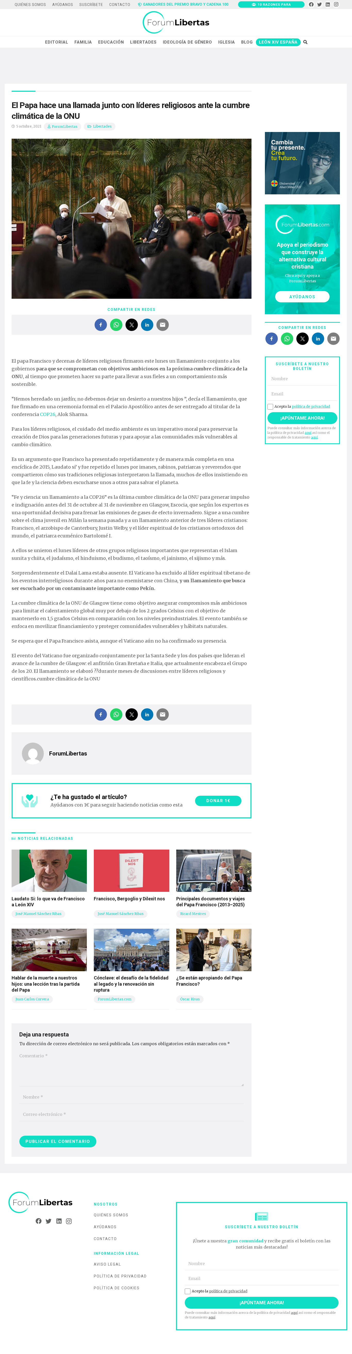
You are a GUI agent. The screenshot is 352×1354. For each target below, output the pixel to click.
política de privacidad (311, 406)
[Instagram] (336, 4)
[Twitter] (319, 4)
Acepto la (302, 406)
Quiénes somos (111, 1215)
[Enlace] (176, 22)
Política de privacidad (120, 1276)
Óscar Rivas (190, 999)
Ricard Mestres (193, 914)
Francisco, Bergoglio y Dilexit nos (129, 898)
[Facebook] (311, 4)
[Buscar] (305, 42)
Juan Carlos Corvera (32, 999)
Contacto (105, 1239)
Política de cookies (117, 1288)
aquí (308, 433)
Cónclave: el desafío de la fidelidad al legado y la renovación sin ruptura (131, 984)
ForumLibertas (64, 126)
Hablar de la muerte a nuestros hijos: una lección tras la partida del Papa (46, 984)
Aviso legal (107, 1264)
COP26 (47, 414)
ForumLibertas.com (114, 999)
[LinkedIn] (328, 4)
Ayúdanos (105, 1227)
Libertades (102, 126)
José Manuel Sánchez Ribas (38, 914)
